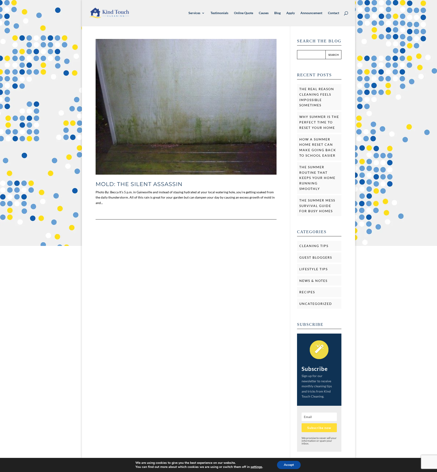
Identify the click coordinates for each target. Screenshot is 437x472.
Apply (290, 13)
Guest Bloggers (315, 257)
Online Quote (243, 13)
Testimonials (219, 13)
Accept (289, 465)
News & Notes (313, 281)
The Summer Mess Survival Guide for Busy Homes (317, 205)
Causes (264, 13)
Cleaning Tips (313, 246)
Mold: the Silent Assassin (139, 184)
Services (194, 13)
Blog (277, 13)
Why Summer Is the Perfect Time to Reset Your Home (319, 122)
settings (256, 467)
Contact (333, 13)
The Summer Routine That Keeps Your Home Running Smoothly (317, 178)
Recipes (307, 292)
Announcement (311, 13)
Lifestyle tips (313, 269)
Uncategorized (315, 304)
